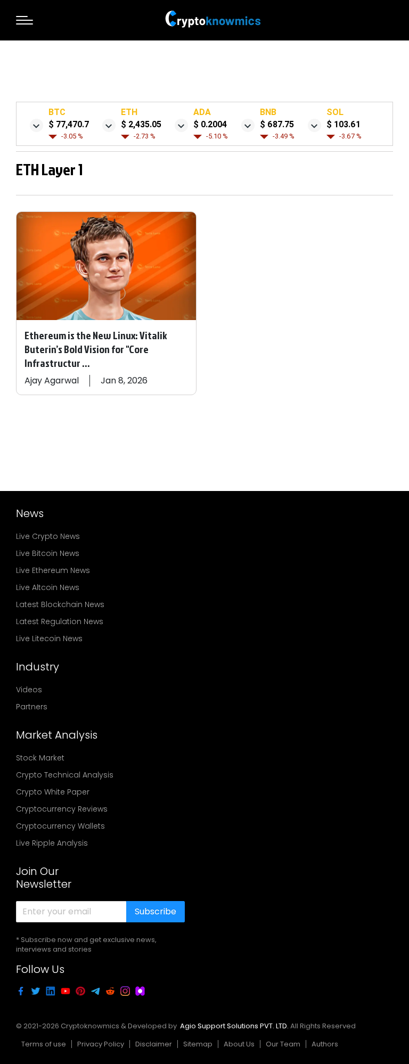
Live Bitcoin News (47, 553)
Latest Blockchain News (60, 604)
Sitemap (197, 1044)
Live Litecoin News (49, 638)
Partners (31, 706)
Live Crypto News (48, 536)
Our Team (283, 1044)
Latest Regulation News (59, 621)
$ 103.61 (343, 124)
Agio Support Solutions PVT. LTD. (234, 1026)
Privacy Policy (100, 1044)
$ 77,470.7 (68, 124)
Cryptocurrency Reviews (62, 809)
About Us (239, 1044)
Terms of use (43, 1044)
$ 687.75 (277, 124)
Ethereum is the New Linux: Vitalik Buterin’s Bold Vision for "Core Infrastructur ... (95, 349)
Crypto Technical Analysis (64, 775)
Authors (325, 1044)
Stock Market (40, 757)
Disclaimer (153, 1044)
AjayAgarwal (51, 380)
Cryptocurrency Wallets (60, 826)
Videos (29, 689)
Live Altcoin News (47, 587)
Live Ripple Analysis (52, 843)
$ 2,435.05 (141, 124)
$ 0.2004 (210, 124)
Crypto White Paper (52, 792)
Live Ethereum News (53, 570)
